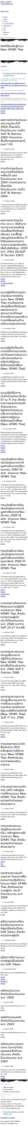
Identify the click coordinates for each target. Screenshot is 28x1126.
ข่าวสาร (5, 21)
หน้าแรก (5, 17)
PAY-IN (5, 34)
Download (6, 32)
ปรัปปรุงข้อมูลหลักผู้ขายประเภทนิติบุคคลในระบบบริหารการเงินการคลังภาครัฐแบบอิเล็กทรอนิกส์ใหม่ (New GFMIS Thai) (13, 106)
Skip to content (6, 2)
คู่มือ (4, 28)
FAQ (4, 30)
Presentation (7, 26)
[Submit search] (15, 38)
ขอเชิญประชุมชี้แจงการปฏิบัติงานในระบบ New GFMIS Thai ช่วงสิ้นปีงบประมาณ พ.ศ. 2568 (14, 85)
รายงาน (5, 19)
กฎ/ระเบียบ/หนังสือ (8, 23)
